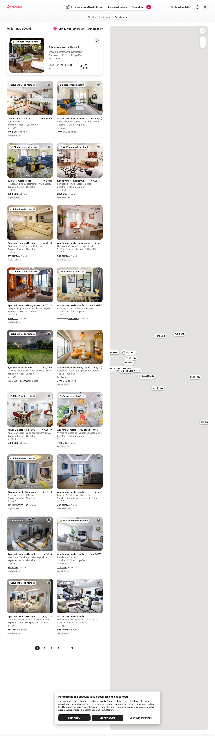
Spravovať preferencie (141, 718)
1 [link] (37, 648)
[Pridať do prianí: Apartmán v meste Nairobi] (98, 84)
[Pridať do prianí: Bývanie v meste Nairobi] (49, 147)
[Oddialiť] (203, 45)
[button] (66, 65)
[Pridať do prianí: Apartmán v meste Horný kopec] (98, 209)
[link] (30, 648)
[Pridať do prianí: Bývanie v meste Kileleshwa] (49, 458)
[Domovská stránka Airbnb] (14, 7)
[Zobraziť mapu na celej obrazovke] (203, 31)
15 (72, 648)
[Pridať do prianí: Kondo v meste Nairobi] (49, 84)
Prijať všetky (74, 718)
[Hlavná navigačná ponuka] (205, 7)
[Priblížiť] (203, 39)
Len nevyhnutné (107, 718)
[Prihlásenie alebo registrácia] (197, 7)
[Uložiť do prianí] (97, 41)
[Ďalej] (79, 648)
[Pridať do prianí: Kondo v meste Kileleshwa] (98, 147)
